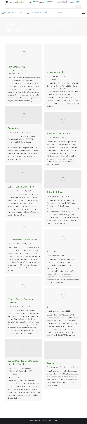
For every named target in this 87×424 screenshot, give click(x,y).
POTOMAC (71, 2)
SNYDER (41, 2)
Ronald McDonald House (59, 133)
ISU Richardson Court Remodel (23, 239)
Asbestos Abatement (15, 368)
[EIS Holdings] (44, 13)
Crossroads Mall (55, 72)
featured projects (14, 371)
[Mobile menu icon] (83, 12)
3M (48, 306)
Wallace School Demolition (21, 186)
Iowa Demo (13, 2)
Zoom (21, 53)
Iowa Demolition (23, 71)
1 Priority (28, 2)
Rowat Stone (14, 128)
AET (6, 4)
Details (26, 53)
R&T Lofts (52, 251)
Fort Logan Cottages (18, 66)
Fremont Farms (54, 363)
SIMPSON (57, 2)
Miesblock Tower (55, 192)
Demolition (12, 71)
